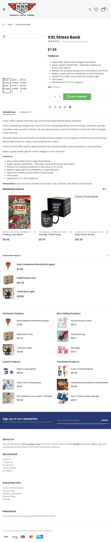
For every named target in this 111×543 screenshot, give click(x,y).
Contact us (8, 462)
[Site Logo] (22, 9)
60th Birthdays (56, 232)
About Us (7, 459)
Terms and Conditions (13, 488)
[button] (5, 9)
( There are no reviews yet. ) (74, 41)
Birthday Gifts (8, 232)
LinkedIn (60, 107)
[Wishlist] (96, 9)
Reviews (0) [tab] (25, 112)
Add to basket (79, 96)
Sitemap (6, 499)
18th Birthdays (80, 232)
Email (70, 107)
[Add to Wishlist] (34, 232)
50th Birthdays (44, 232)
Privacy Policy (9, 491)
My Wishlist (8, 471)
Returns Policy (9, 496)
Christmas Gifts (25, 232)
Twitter (55, 107)
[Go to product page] (19, 212)
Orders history (9, 468)
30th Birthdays (103, 232)
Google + (65, 107)
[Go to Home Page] (3, 24)
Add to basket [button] (31, 199)
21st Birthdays (91, 232)
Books (16, 232)
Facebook (50, 107)
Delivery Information (12, 493)
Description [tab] (9, 112)
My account (8, 465)
